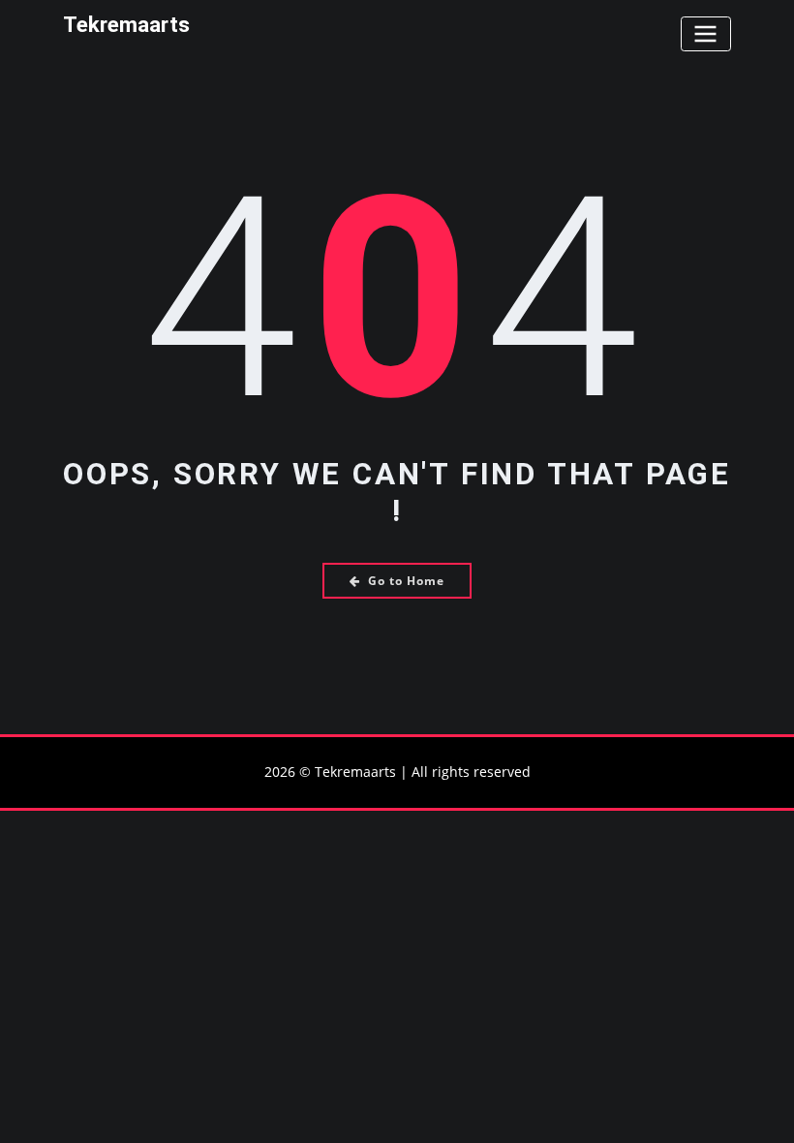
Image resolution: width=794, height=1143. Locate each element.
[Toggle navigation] (706, 33)
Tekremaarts (126, 24)
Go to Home (406, 580)
